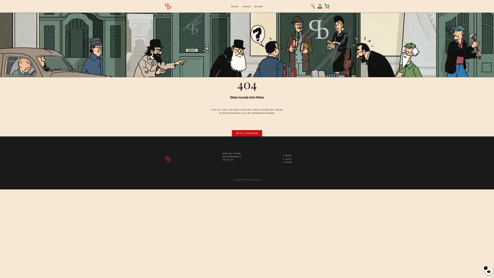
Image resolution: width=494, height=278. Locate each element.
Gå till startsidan (247, 133)
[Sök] (313, 6)
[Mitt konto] (319, 6)
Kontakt (258, 6)
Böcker (235, 6)
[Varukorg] (326, 6)
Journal (246, 6)
